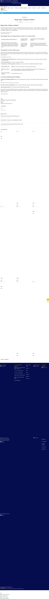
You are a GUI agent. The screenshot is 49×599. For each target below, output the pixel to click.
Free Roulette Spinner (4, 93)
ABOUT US (27, 368)
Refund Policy (44, 449)
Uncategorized (3, 110)
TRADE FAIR (27, 374)
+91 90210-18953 (8, 0)
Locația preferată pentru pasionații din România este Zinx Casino (12, 124)
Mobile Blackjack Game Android (6, 57)
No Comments (8, 117)
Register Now (44, 439)
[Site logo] (4, 6)
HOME (27, 366)
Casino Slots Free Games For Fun (6, 32)
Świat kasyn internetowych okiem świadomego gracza (10, 116)
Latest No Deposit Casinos (5, 33)
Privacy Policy (44, 446)
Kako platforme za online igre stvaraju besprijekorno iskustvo (11, 120)
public (2, 108)
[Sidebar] (1, 591)
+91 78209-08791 (15, 0)
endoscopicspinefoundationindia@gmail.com (6, 587)
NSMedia (22, 588)
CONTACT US (28, 378)
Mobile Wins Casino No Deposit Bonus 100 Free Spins (10, 82)
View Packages (44, 441)
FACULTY (27, 372)
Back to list (2, 101)
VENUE (27, 370)
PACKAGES (27, 376)
